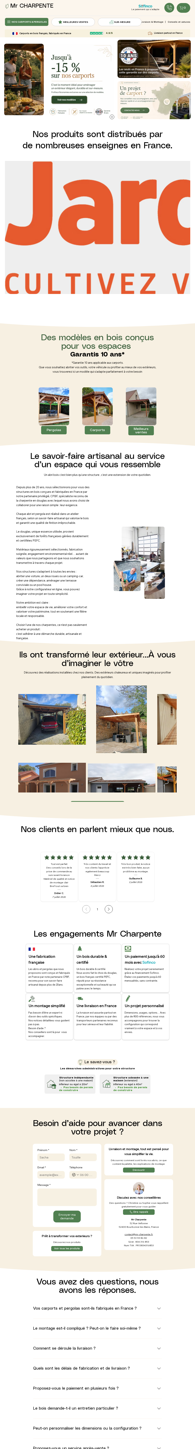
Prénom (43, 1150)
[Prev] (86, 909)
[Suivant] (109, 79)
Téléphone (75, 1167)
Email (41, 1167)
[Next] (109, 909)
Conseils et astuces (179, 22)
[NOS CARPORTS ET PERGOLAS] (169, 8)
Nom (73, 1150)
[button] (154, 100)
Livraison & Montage (152, 22)
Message (43, 1185)
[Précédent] (9, 79)
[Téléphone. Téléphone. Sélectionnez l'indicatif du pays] (75, 1175)
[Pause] (112, 117)
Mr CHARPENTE (31, 6)
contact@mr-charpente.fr (139, 1234)
